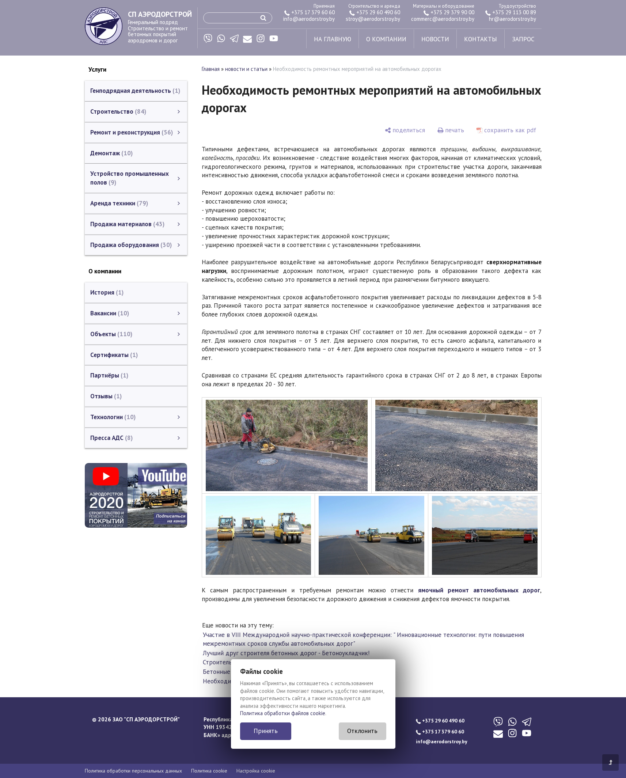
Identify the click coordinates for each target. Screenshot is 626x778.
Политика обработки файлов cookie (282, 713)
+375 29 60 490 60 (377, 12)
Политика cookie (209, 770)
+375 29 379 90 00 (451, 12)
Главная (211, 68)
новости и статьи (246, 68)
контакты (480, 39)
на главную (332, 39)
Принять (266, 731)
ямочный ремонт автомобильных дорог (479, 590)
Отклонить (362, 731)
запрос (523, 39)
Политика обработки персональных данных (133, 770)
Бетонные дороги (227, 672)
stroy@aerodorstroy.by (373, 18)
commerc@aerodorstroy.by (442, 18)
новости (435, 39)
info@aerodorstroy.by (309, 18)
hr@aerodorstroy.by (512, 18)
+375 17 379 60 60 (312, 12)
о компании (386, 39)
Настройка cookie (255, 770)
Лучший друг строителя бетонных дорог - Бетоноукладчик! (286, 653)
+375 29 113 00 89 (513, 12)
